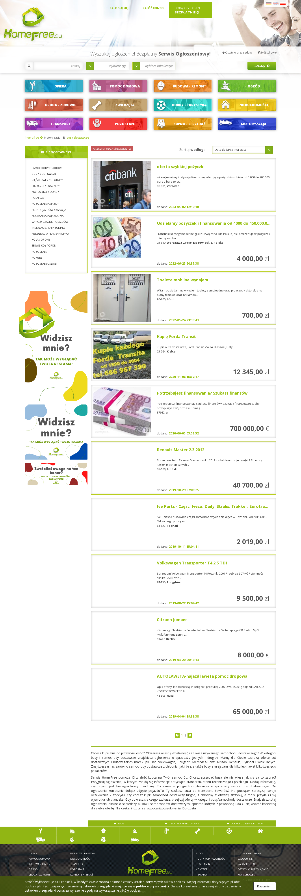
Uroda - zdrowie (39, 874)
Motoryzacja (52, 137)
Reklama (201, 874)
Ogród (33, 869)
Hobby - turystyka (82, 853)
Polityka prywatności (210, 858)
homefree (32, 137)
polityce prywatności (152, 886)
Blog (120, 823)
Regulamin (203, 864)
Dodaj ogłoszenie (249, 853)
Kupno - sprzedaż (81, 874)
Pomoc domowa (39, 858)
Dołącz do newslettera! (246, 823)
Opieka (32, 853)
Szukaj (260, 66)
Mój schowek (268, 52)
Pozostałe (77, 869)
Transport (77, 864)
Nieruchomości (80, 858)
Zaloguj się (119, 8)
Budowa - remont (40, 864)
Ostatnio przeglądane (239, 52)
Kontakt (201, 869)
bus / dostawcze (78, 137)
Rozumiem (264, 886)
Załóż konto (153, 8)
